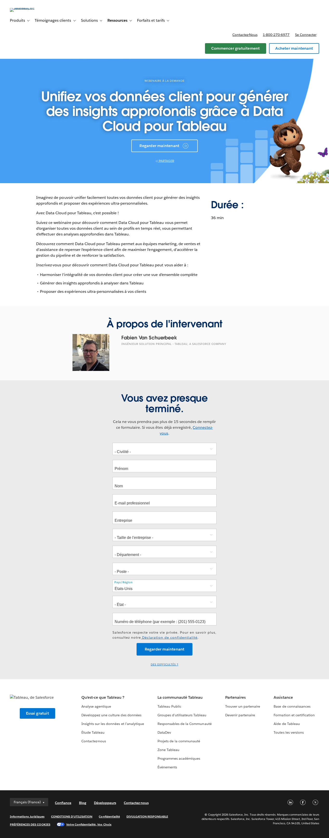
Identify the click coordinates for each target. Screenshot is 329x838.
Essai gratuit (37, 713)
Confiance (63, 803)
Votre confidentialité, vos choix (89, 824)
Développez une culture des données (111, 715)
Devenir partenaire (240, 715)
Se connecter (305, 35)
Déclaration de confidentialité (169, 637)
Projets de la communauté (179, 741)
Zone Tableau (168, 750)
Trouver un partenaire (242, 706)
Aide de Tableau (287, 724)
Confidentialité (109, 816)
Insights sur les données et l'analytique (112, 724)
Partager (166, 161)
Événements (167, 767)
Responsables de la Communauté (185, 724)
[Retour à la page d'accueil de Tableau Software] (28, 7)
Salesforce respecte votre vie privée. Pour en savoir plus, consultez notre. (164, 635)
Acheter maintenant (294, 48)
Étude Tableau (93, 732)
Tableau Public (169, 706)
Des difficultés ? (164, 664)
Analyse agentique (96, 706)
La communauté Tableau (180, 697)
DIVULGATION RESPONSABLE (147, 816)
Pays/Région (123, 582)
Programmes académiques (179, 758)
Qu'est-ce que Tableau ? (102, 697)
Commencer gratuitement (235, 48)
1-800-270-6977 (276, 35)
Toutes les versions (288, 732)
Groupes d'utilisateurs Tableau (182, 715)
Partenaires (235, 697)
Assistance (283, 697)
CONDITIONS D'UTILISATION (71, 816)
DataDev (164, 732)
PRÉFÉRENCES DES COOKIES (30, 824)
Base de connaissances (292, 706)
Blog (82, 803)
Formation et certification (294, 715)
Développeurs (105, 803)
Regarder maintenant (159, 145)
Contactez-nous (244, 35)
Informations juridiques (27, 816)
